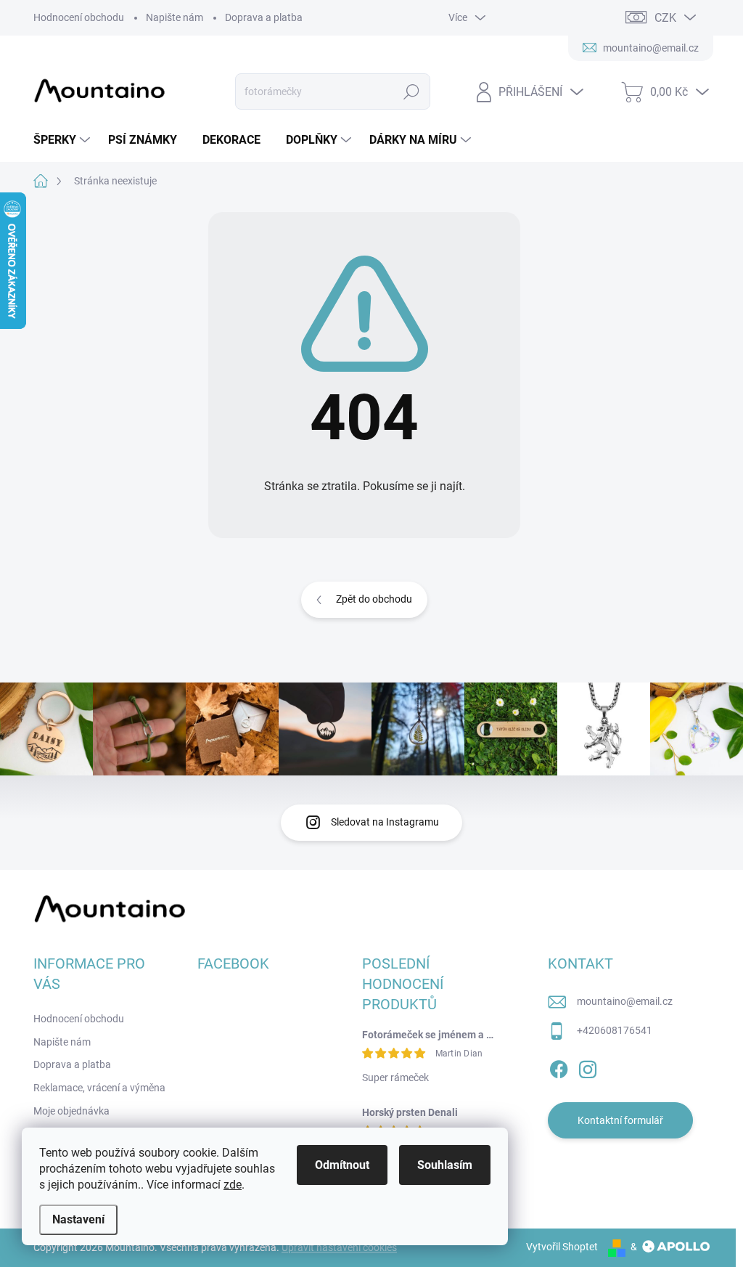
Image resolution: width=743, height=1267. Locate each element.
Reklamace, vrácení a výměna (99, 1087)
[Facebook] (559, 1066)
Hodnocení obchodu (78, 17)
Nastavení (78, 1219)
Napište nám (174, 17)
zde (232, 1184)
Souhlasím (444, 1165)
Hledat (411, 91)
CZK (665, 18)
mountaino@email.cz (625, 1001)
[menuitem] (63, 140)
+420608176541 (614, 1030)
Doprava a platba (264, 17)
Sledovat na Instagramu (385, 822)
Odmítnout (342, 1165)
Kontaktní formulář (620, 1120)
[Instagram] (588, 1066)
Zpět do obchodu (374, 599)
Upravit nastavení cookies (339, 1247)
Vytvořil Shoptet (562, 1246)
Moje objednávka (71, 1111)
